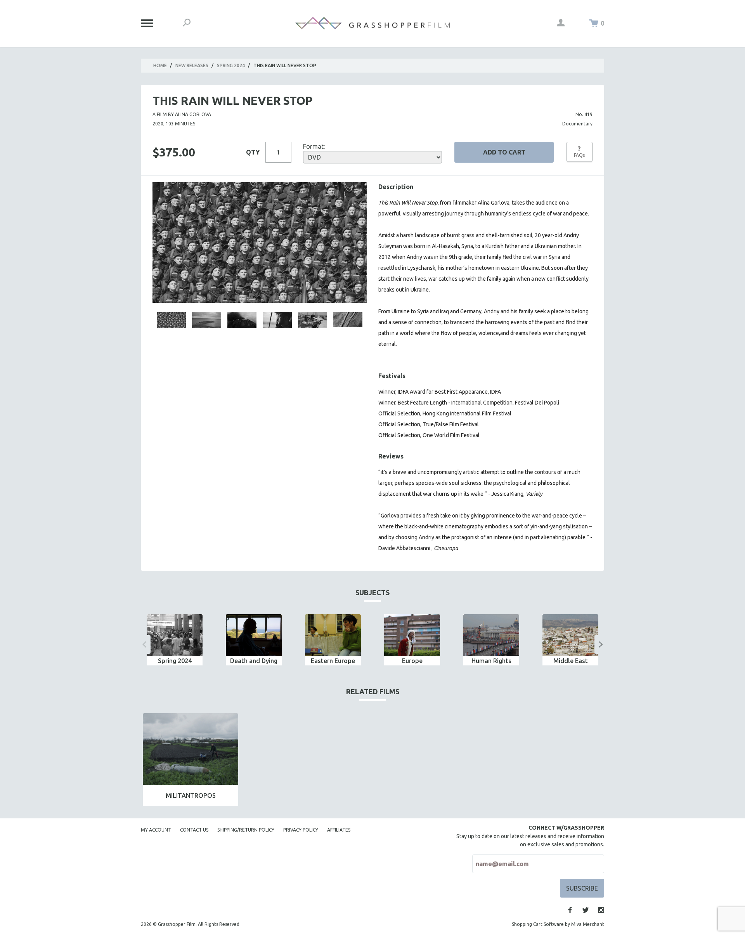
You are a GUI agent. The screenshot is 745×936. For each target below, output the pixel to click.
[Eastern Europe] (333, 635)
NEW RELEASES (191, 65)
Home (160, 65)
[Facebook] (570, 910)
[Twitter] (585, 910)
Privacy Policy (300, 829)
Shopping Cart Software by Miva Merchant (558, 924)
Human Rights (491, 660)
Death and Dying (253, 660)
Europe (412, 660)
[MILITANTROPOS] (190, 749)
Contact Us (194, 829)
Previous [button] (144, 644)
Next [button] (600, 644)
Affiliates (338, 829)
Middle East (570, 660)
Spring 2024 (231, 65)
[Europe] (412, 635)
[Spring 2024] (175, 635)
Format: (314, 146)
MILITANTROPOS (191, 795)
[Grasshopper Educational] (372, 23)
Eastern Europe (333, 660)
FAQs (579, 151)
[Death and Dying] (254, 635)
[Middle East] (570, 635)
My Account (156, 829)
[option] (175, 639)
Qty (253, 152)
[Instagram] (601, 910)
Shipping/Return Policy (245, 829)
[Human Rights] (491, 635)
